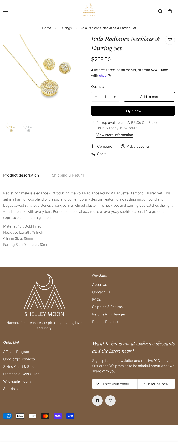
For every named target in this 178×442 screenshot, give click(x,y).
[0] (170, 11)
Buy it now (133, 111)
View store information (114, 135)
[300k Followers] (97, 400)
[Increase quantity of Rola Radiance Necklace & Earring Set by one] (114, 96)
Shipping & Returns (107, 307)
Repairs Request (105, 321)
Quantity (98, 86)
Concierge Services (19, 359)
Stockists (10, 388)
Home (46, 28)
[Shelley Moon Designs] (89, 11)
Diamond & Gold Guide (21, 374)
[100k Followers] (110, 400)
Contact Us (101, 292)
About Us (99, 284)
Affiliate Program (16, 351)
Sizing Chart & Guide (19, 366)
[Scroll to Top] (170, 418)
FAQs (96, 299)
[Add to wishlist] (170, 40)
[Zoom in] (77, 43)
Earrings (66, 28)
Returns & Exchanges (109, 314)
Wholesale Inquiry (17, 381)
